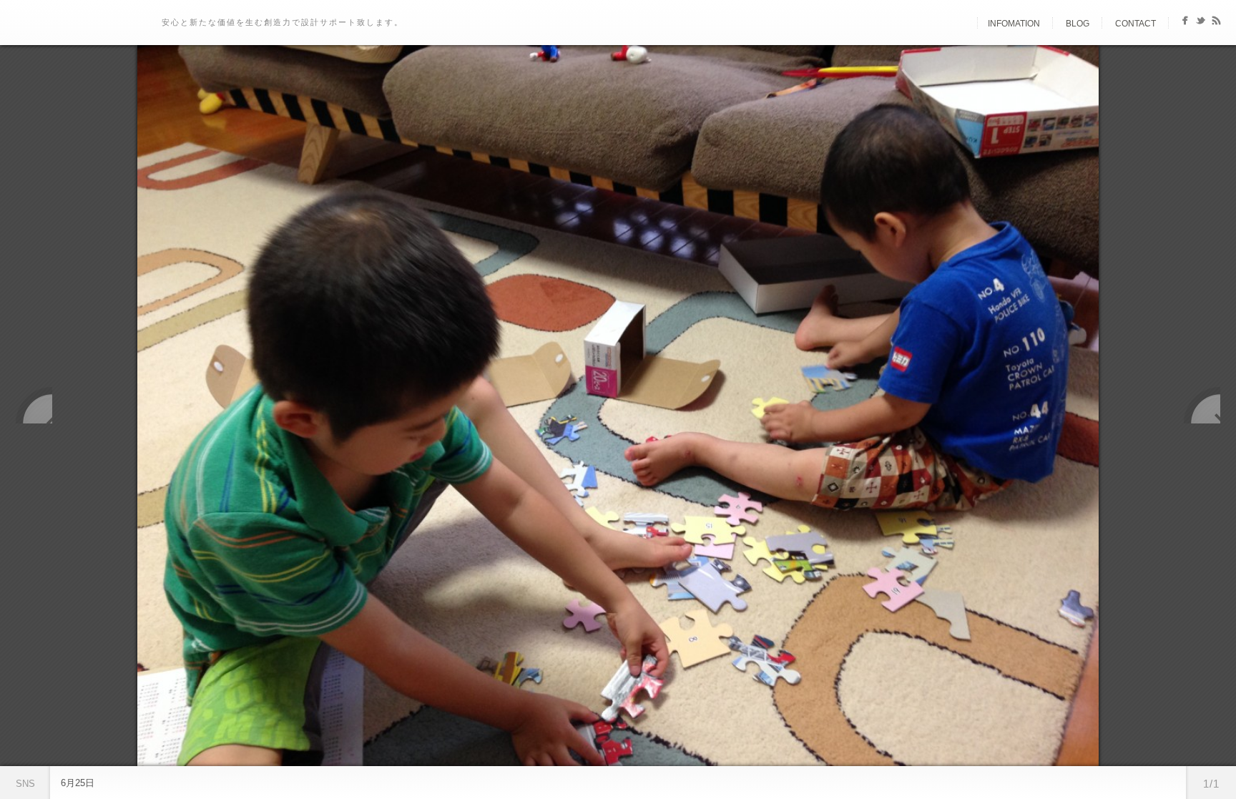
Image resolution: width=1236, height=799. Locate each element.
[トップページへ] (965, 24)
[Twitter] (1200, 23)
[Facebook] (1184, 23)
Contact (1135, 24)
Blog (1077, 24)
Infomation (1014, 24)
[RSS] (1216, 23)
